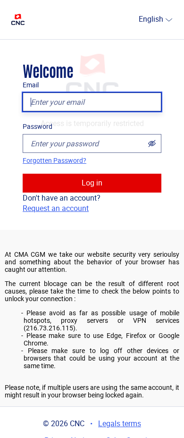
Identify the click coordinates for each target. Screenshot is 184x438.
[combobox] (135, 19)
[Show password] (151, 143)
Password (37, 126)
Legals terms (119, 423)
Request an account (56, 208)
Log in (92, 182)
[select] (169, 19)
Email (31, 85)
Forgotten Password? (54, 160)
